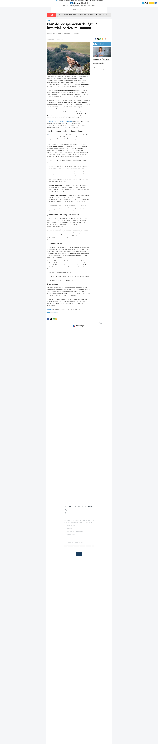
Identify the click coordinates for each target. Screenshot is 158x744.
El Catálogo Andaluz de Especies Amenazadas (59, 121)
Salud (68, 5)
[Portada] (79, 3)
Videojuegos (83, 5)
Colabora (151, 3)
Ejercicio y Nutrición (91, 5)
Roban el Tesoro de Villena (99, 0)
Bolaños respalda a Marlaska (79, 0)
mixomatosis (69, 172)
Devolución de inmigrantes (70, 0)
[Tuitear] (98, 39)
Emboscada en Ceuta (62, 0)
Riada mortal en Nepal (87, 0)
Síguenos (108, 39)
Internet (72, 5)
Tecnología (77, 5)
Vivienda (93, 0)
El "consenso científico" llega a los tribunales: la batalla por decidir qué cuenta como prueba (101, 59)
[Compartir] (95, 39)
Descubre (49, 309)
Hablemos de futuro (54, 312)
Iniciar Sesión (156, 3)
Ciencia (64, 5)
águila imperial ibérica (54, 135)
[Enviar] (100, 39)
